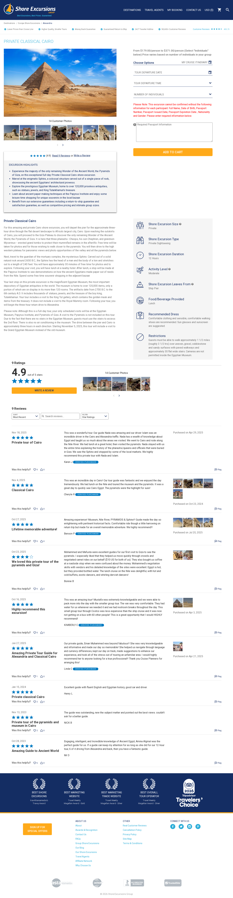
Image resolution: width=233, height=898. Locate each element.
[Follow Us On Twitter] (181, 826)
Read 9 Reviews (61, 155)
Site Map (127, 839)
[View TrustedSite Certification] (172, 882)
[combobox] (25, 416)
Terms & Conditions (132, 843)
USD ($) (209, 10)
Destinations (132, 10)
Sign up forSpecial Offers (37, 829)
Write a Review (82, 155)
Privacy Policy (129, 834)
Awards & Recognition (86, 830)
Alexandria (47, 23)
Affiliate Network (83, 861)
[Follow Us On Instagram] (189, 826)
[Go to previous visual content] (57, 145)
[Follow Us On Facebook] (172, 826)
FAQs (78, 839)
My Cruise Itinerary (194, 62)
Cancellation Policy (132, 830)
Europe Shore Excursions (29, 23)
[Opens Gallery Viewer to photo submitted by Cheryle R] (11, 132)
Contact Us (193, 10)
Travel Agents (154, 10)
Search (227, 10)
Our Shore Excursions (86, 852)
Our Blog (79, 847)
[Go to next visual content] (62, 145)
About (78, 825)
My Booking (174, 10)
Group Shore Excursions (87, 843)
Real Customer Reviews (135, 825)
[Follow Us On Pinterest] (198, 826)
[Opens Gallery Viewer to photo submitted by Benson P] (90, 132)
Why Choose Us (83, 865)
